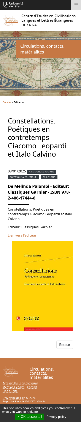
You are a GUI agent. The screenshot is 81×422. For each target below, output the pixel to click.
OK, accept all (31, 417)
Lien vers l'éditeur (22, 235)
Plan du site (10, 391)
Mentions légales (13, 387)
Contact (32, 387)
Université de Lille (14, 398)
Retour (64, 344)
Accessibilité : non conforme (20, 383)
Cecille (7, 102)
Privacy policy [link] (56, 417)
